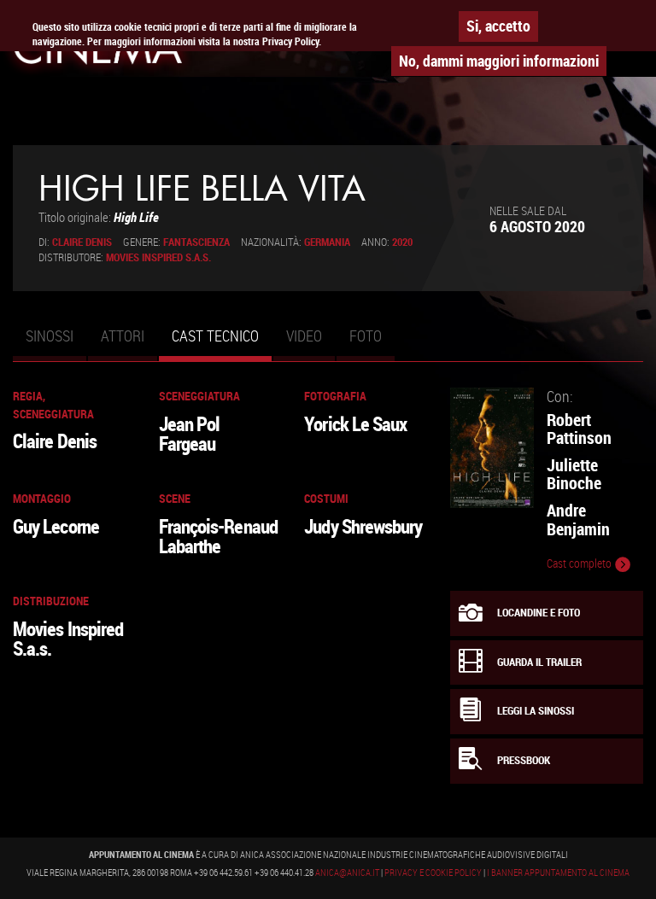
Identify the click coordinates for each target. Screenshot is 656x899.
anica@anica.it (347, 873)
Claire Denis (82, 242)
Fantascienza (196, 242)
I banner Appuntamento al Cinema (558, 873)
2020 (402, 242)
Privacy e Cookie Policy (433, 873)
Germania (327, 242)
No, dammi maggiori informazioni (499, 60)
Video (304, 335)
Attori (122, 335)
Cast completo (580, 563)
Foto (365, 335)
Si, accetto (498, 25)
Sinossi (49, 335)
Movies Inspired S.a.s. (158, 257)
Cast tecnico (222, 343)
